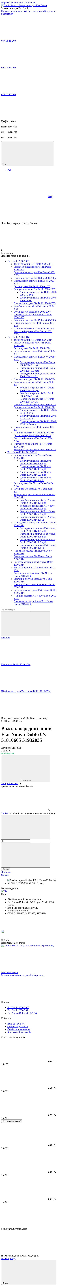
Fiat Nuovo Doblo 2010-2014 (22, 452)
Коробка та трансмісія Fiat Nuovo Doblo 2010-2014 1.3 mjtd (37, 501)
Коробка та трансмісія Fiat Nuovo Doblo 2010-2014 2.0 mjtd (37, 512)
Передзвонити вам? (11, 1121)
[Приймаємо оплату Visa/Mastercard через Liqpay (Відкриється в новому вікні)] (27, 945)
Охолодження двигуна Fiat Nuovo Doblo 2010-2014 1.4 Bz (37, 546)
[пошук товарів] (25, 623)
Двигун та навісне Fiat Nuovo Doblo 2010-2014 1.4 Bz (35, 479)
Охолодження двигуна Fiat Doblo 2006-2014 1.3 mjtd (37, 363)
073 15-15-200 (8, 94)
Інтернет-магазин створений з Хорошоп (22, 975)
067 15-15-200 (8, 40)
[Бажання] (29, 210)
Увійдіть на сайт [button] (9, 783)
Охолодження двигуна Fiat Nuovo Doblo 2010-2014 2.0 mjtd (37, 541)
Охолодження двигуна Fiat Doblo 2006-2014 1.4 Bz (37, 375)
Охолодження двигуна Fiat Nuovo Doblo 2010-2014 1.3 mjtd (37, 529)
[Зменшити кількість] (25, 827)
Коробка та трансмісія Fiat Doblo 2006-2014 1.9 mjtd (37, 394)
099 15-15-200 (8, 67)
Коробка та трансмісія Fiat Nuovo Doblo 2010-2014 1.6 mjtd (37, 507)
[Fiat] (4, 891)
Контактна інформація (19, 1032)
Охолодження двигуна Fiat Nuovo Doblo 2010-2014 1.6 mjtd (37, 535)
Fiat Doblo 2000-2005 (18, 261)
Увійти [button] (4, 813)
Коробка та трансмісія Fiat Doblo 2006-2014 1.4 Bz (37, 400)
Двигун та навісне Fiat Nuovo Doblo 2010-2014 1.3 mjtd (35, 462)
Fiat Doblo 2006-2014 (18, 337)
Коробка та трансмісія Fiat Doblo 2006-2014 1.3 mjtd (37, 389)
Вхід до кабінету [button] (16, 1023)
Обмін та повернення (33, 11)
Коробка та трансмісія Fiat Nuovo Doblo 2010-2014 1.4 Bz (37, 518)
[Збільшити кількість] (25, 855)
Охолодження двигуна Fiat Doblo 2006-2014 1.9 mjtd (37, 369)
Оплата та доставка (11, 11)
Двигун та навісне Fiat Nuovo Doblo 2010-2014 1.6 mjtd (35, 467)
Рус (9, 170)
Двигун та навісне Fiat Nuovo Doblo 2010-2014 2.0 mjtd (35, 473)
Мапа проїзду (8, 1258)
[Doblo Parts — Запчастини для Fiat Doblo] (16, 937)
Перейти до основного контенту (18, 2)
